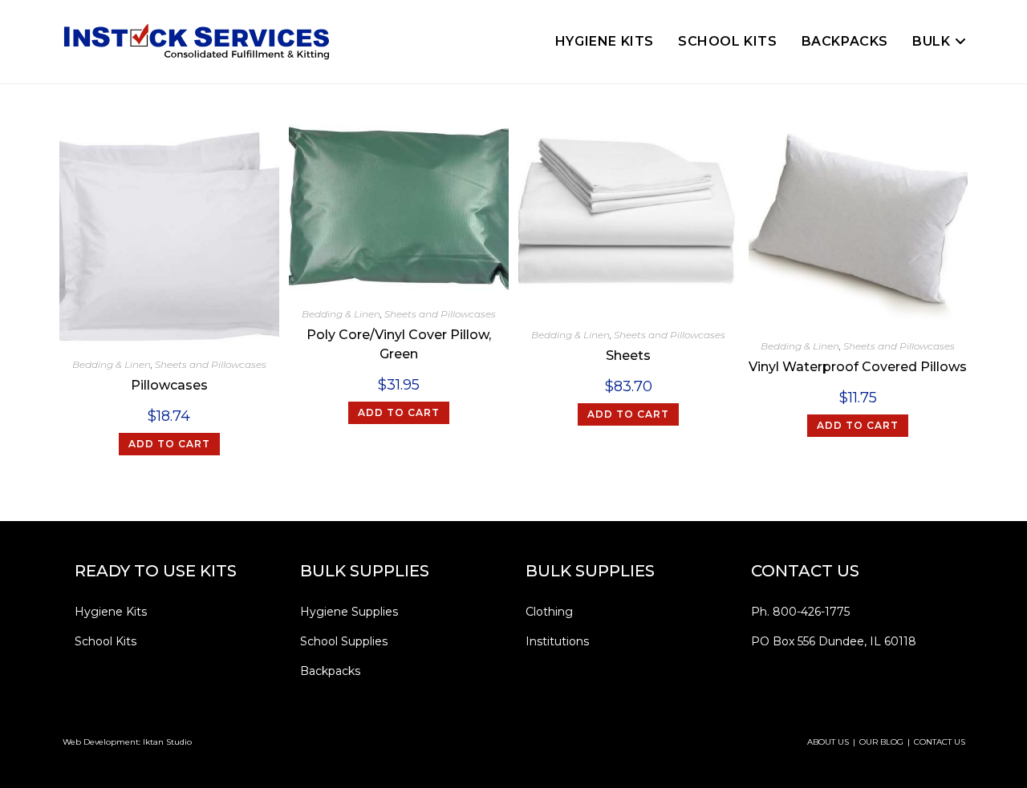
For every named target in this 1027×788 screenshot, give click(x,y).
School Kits (105, 641)
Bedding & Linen (111, 364)
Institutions (557, 641)
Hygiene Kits (111, 611)
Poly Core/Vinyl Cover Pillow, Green (398, 344)
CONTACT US (939, 742)
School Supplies (344, 641)
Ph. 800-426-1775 (800, 611)
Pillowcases (169, 385)
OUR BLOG (881, 742)
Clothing (549, 611)
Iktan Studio (167, 742)
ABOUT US (828, 742)
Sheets (628, 355)
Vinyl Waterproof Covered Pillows (858, 366)
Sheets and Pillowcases (210, 364)
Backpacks (330, 671)
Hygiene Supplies (349, 611)
